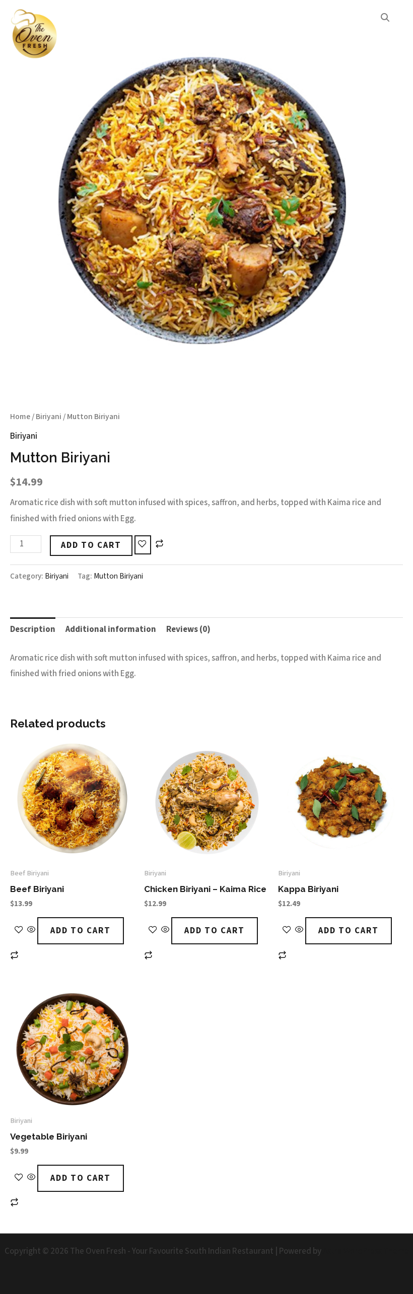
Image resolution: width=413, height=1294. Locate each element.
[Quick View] (31, 931)
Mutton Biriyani (118, 576)
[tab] (32, 629)
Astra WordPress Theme (366, 1251)
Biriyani (48, 416)
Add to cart (91, 545)
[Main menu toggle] (392, 35)
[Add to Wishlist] (142, 544)
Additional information (110, 629)
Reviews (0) (188, 629)
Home (20, 416)
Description (32, 629)
